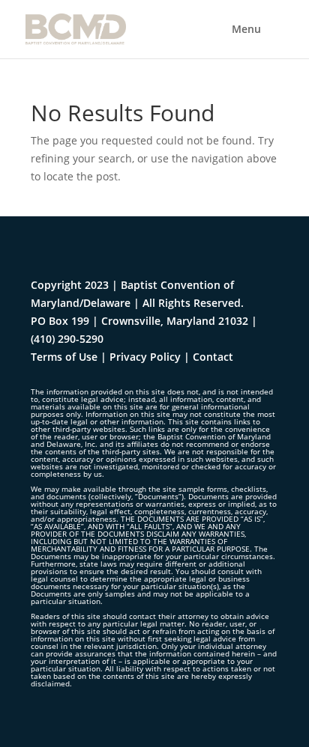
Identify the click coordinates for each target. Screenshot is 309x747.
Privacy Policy (145, 357)
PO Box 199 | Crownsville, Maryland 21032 (139, 321)
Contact (213, 357)
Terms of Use (64, 357)
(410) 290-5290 (67, 339)
